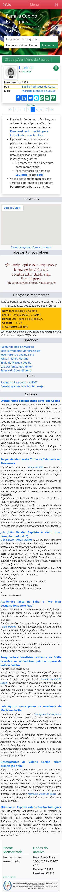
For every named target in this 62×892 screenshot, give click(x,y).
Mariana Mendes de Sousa (38, 90)
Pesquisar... (49, 45)
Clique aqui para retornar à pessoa (31, 247)
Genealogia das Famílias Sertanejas (23, 386)
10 (45, 109)
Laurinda (26, 67)
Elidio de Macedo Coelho (16, 362)
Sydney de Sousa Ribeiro (16, 370)
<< (10, 109)
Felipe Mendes (35, 467)
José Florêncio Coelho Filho (17, 354)
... (20, 109)
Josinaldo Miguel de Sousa (42, 793)
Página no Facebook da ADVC (19, 382)
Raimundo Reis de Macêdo (17, 347)
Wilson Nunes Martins (14, 358)
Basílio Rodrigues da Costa (38, 86)
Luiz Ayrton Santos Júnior (16, 366)
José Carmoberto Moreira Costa (20, 351)
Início (7, 4)
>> (51, 109)
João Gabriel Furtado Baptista (16, 539)
